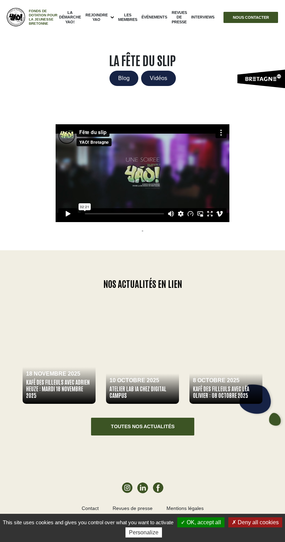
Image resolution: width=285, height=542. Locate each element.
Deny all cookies (257, 522)
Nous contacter (251, 17)
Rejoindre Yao (97, 17)
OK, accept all (203, 522)
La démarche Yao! (70, 17)
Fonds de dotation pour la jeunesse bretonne (43, 17)
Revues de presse (179, 17)
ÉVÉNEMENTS (154, 17)
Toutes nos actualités (142, 426)
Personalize (143, 532)
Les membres (127, 17)
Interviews (202, 17)
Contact (90, 508)
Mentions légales (185, 508)
